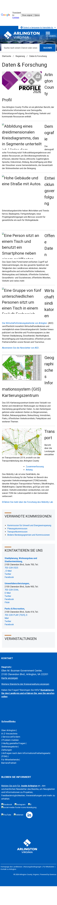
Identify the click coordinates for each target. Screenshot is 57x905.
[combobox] (37, 27)
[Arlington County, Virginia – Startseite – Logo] (22, 35)
